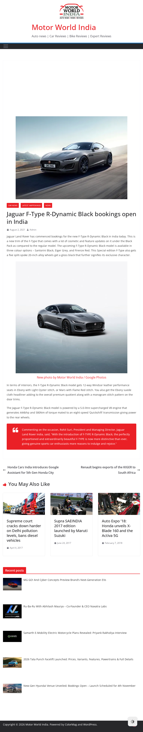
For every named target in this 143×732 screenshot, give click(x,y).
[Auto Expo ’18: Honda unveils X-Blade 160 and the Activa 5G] (119, 495)
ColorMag (71, 724)
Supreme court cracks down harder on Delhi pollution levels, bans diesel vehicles (24, 530)
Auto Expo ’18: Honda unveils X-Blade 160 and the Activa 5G (117, 528)
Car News (12, 205)
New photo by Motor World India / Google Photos (71, 377)
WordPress (90, 724)
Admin (33, 229)
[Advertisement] (71, 88)
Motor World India (64, 27)
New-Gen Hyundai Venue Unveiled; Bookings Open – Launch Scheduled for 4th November (79, 685)
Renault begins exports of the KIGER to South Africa (108, 470)
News (48, 205)
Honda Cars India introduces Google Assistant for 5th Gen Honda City (33, 470)
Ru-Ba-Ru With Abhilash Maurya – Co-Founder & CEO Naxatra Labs (65, 606)
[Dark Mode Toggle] (132, 721)
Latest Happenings (31, 205)
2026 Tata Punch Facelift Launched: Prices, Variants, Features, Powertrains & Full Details (78, 659)
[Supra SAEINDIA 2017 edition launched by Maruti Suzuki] (71, 495)
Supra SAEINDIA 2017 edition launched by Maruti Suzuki (71, 528)
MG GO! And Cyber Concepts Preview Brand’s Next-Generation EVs (64, 580)
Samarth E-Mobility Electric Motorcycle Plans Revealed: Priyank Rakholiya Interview (75, 633)
